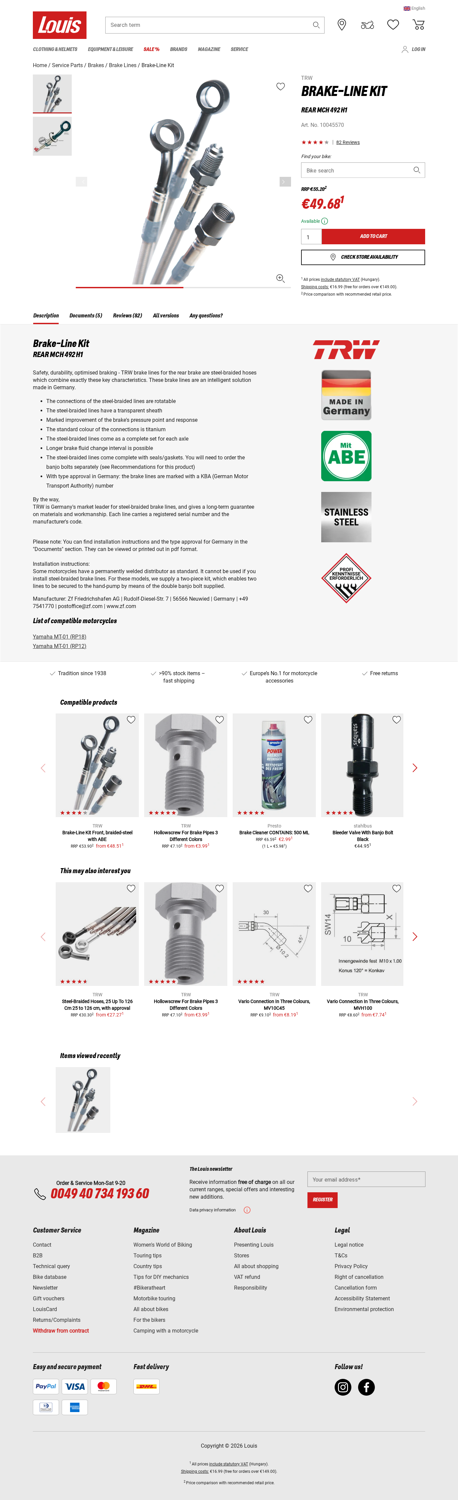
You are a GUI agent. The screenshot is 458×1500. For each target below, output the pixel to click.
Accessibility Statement (362, 1298)
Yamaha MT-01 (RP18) (60, 637)
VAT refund (247, 1277)
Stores (241, 1255)
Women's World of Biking (162, 1245)
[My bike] (367, 25)
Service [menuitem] (239, 49)
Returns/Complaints (56, 1320)
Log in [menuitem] (418, 49)
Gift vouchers (48, 1298)
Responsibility (250, 1288)
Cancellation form (356, 1288)
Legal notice (349, 1245)
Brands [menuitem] (178, 49)
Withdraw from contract (61, 1331)
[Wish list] (393, 25)
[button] (414, 8)
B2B (38, 1255)
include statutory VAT (340, 279)
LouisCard (45, 1309)
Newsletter (45, 1288)
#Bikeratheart (149, 1288)
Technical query (51, 1266)
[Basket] (418, 25)
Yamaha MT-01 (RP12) (60, 646)
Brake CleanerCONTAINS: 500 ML (274, 832)
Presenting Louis (254, 1245)
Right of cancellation (359, 1277)
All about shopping (256, 1266)
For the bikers (149, 1320)
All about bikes (150, 1309)
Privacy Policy (351, 1266)
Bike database (49, 1277)
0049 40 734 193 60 (99, 1194)
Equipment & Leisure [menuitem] (110, 49)
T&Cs (341, 1255)
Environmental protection (364, 1309)
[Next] (285, 182)
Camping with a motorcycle (165, 1331)
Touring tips (147, 1255)
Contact (42, 1245)
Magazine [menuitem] (209, 49)
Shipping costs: (315, 287)
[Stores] (342, 25)
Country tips (147, 1266)
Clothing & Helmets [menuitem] (55, 49)
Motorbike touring (154, 1298)
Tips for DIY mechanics (161, 1277)
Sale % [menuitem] (151, 49)
